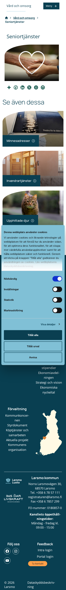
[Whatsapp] (36, 87)
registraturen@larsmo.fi (45, 497)
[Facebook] (16, 87)
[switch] (57, 289)
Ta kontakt (37, 563)
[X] (29, 87)
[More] (9, 87)
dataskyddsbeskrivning (18, 266)
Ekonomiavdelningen (48, 375)
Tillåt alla (33, 335)
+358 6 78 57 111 (48, 492)
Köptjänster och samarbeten (17, 432)
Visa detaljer (48, 324)
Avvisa (33, 357)
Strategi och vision (49, 382)
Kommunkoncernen (17, 417)
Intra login (45, 550)
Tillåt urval (33, 346)
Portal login (45, 556)
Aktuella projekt (17, 440)
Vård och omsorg (24, 18)
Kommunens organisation (17, 447)
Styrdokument (17, 425)
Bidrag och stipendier (49, 365)
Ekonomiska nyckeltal (48, 389)
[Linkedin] (22, 87)
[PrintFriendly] (43, 87)
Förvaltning (17, 409)
